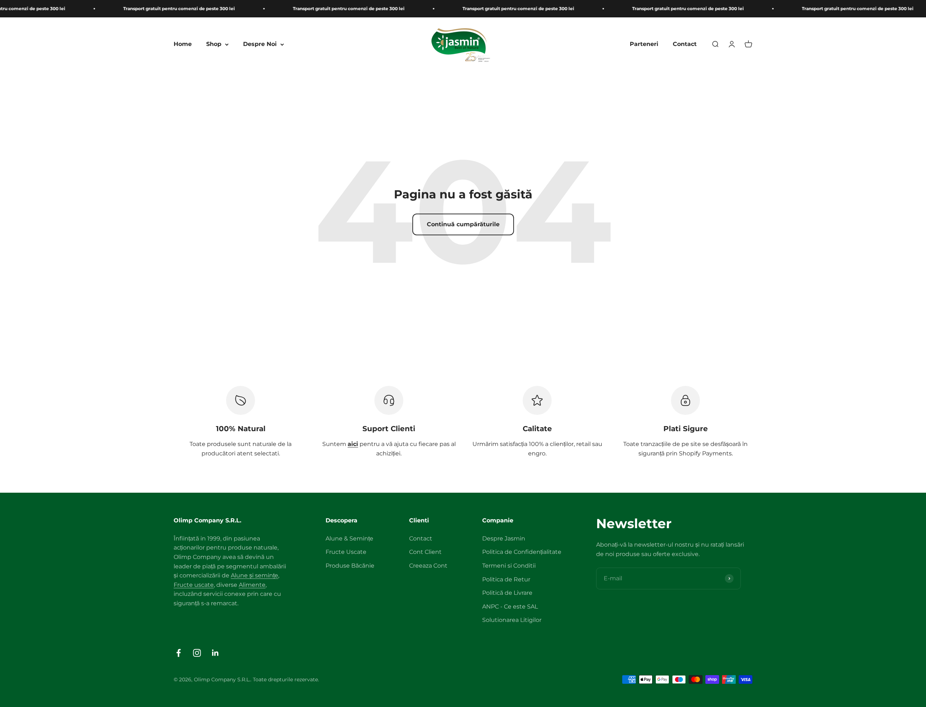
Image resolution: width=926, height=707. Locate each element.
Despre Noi (260, 44)
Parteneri (644, 44)
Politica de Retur (506, 579)
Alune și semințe (254, 575)
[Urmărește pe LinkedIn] (215, 653)
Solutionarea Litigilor (511, 619)
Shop (213, 44)
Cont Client (425, 551)
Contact (685, 44)
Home (183, 44)
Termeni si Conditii (509, 565)
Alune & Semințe (349, 538)
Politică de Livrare (507, 592)
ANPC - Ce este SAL (510, 606)
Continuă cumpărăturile (463, 224)
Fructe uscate (194, 584)
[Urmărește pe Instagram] (197, 653)
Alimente (252, 584)
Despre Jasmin (503, 538)
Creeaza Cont (428, 565)
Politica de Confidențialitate (521, 551)
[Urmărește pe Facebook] (178, 653)
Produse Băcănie (350, 565)
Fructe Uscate (346, 551)
